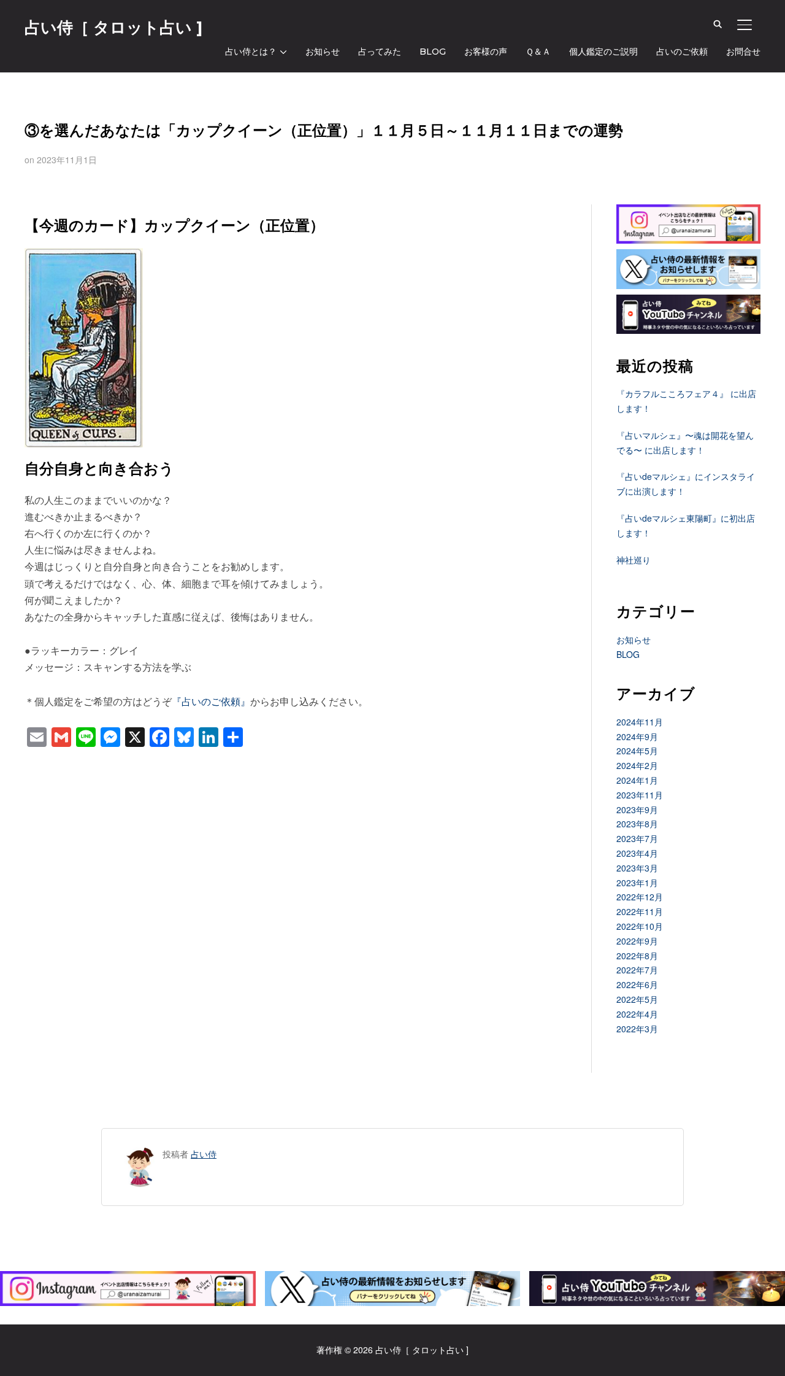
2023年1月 (637, 882)
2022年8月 (637, 955)
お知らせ (322, 51)
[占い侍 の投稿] (140, 1154)
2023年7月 (637, 838)
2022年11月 (639, 911)
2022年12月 (639, 897)
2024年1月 (637, 780)
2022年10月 (639, 926)
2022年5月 (637, 999)
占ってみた (379, 51)
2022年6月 (637, 984)
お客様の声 (485, 51)
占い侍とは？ (251, 51)
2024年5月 (637, 750)
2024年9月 (637, 736)
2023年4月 (637, 853)
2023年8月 (637, 823)
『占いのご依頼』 (211, 701)
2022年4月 (637, 1014)
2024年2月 (637, 765)
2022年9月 (637, 941)
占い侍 (203, 1154)
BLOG (432, 51)
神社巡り (633, 560)
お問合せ (743, 51)
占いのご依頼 (682, 51)
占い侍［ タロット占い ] (113, 27)
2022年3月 (637, 1028)
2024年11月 (639, 722)
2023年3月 (637, 868)
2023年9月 (637, 809)
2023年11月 (639, 795)
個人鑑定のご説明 (603, 51)
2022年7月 (637, 970)
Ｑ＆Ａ (538, 51)
